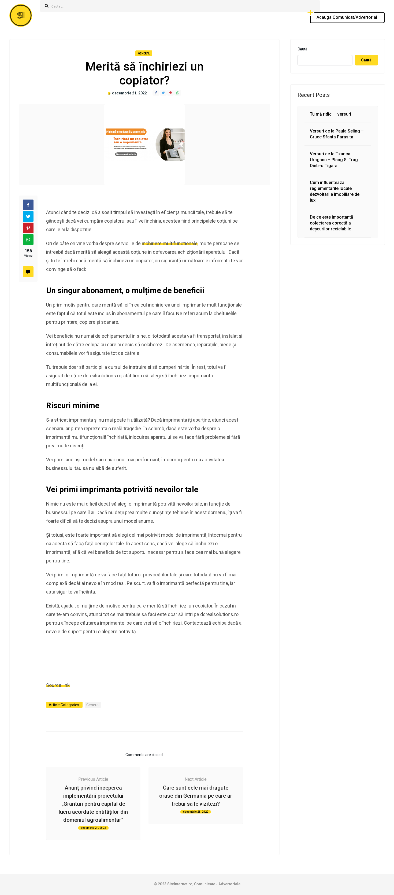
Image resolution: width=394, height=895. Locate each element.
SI (21, 15)
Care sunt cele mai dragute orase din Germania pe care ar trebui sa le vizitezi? (195, 795)
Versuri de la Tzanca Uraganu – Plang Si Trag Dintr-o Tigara (334, 159)
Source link (58, 685)
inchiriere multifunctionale (170, 243)
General (144, 53)
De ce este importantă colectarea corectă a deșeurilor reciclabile (331, 223)
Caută (302, 49)
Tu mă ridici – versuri (330, 114)
